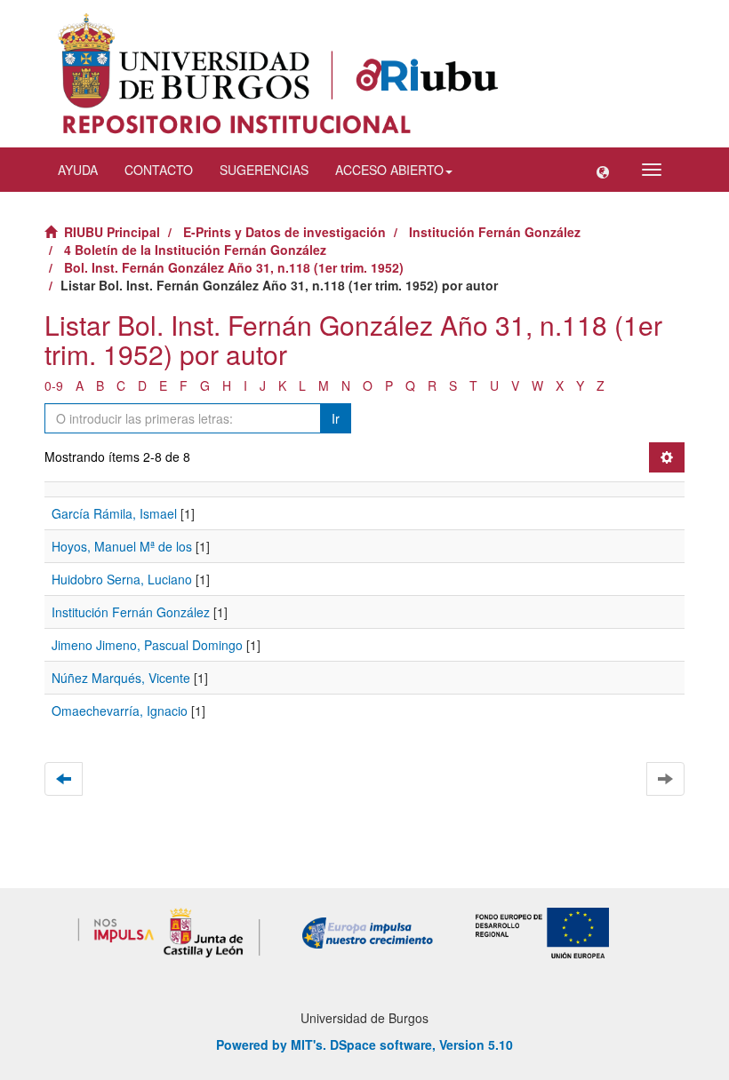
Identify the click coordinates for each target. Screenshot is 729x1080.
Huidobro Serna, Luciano (122, 579)
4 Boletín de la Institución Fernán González (195, 249)
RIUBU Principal (112, 232)
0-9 (53, 385)
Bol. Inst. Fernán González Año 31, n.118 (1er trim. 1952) (234, 267)
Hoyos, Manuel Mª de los (122, 546)
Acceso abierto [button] (389, 170)
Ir (336, 418)
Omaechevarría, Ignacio (120, 710)
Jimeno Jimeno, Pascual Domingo (147, 645)
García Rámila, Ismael (114, 513)
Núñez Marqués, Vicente (121, 678)
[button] (603, 170)
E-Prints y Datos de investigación (284, 232)
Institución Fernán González (495, 232)
